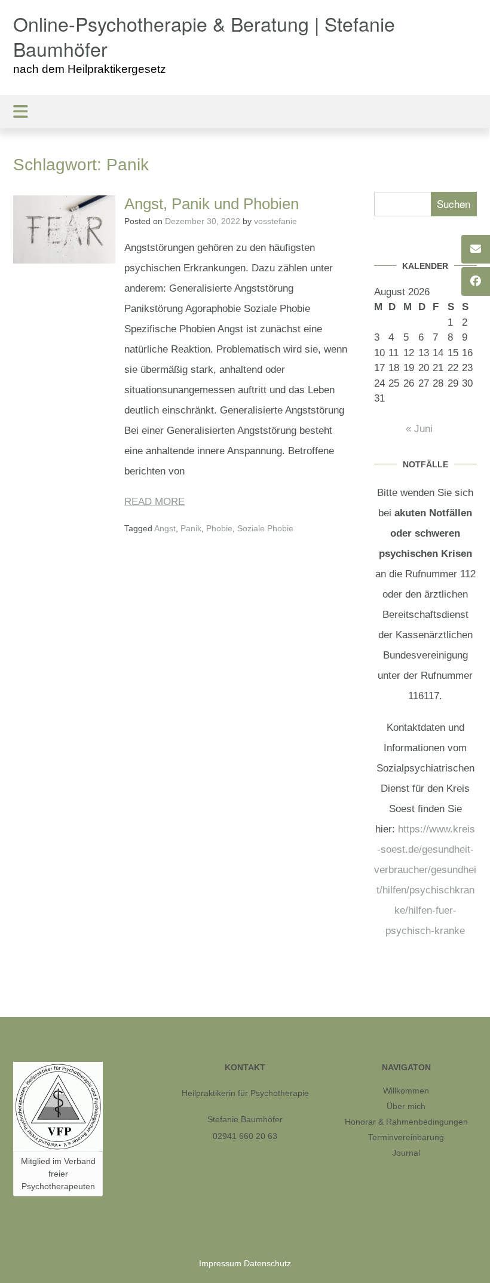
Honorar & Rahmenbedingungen (406, 1121)
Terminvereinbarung (406, 1137)
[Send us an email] (475, 249)
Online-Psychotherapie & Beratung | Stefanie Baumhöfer (204, 36)
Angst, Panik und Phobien (211, 204)
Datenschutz (267, 1263)
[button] (245, 111)
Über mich (406, 1106)
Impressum (220, 1263)
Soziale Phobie (265, 528)
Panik (190, 528)
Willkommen (406, 1090)
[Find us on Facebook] (475, 281)
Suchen (453, 203)
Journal (406, 1153)
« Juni (419, 428)
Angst (165, 528)
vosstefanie (275, 221)
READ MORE (154, 501)
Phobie (219, 528)
